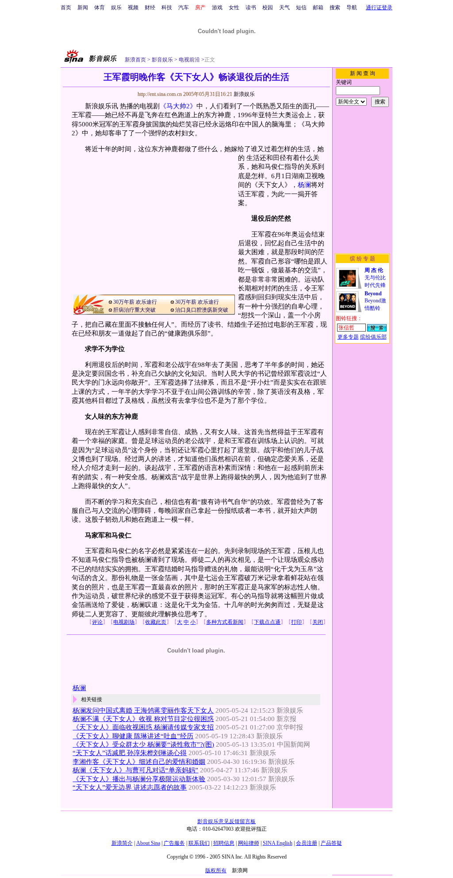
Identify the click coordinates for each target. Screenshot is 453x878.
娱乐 (116, 7)
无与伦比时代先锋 (375, 277)
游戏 (217, 7)
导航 (351, 7)
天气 (284, 7)
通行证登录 (379, 7)
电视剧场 (123, 622)
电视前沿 (188, 60)
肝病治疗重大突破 (134, 310)
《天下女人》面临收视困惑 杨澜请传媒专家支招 (143, 727)
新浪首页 (135, 60)
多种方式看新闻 (224, 622)
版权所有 (215, 870)
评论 (97, 622)
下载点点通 (267, 622)
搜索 (335, 7)
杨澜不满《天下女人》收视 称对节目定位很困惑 (143, 718)
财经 (150, 7)
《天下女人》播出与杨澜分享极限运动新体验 (139, 779)
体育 (99, 7)
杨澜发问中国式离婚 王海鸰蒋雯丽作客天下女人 (143, 710)
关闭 (317, 622)
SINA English (277, 843)
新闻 (82, 7)
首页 (66, 7)
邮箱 (318, 7)
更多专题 (348, 337)
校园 (267, 7)
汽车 (183, 7)
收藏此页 (155, 622)
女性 (234, 7)
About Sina (148, 843)
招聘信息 (223, 843)
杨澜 (304, 184)
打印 (296, 622)
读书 (251, 7)
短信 (301, 7)
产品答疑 (331, 843)
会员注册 (306, 843)
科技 (166, 7)
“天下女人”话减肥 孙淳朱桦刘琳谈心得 (130, 752)
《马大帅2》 (178, 106)
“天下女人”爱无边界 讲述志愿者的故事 (130, 787)
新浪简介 (122, 843)
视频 (133, 7)
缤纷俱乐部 (373, 337)
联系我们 (199, 843)
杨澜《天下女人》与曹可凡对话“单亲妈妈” (135, 770)
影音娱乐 (162, 60)
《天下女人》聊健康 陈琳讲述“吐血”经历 (133, 736)
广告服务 (174, 843)
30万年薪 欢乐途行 (135, 302)
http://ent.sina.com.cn (160, 94)
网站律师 (248, 843)
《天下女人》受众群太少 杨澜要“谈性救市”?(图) (143, 744)
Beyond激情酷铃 (375, 300)
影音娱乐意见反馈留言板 (226, 821)
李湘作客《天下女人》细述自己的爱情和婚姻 (139, 761)
